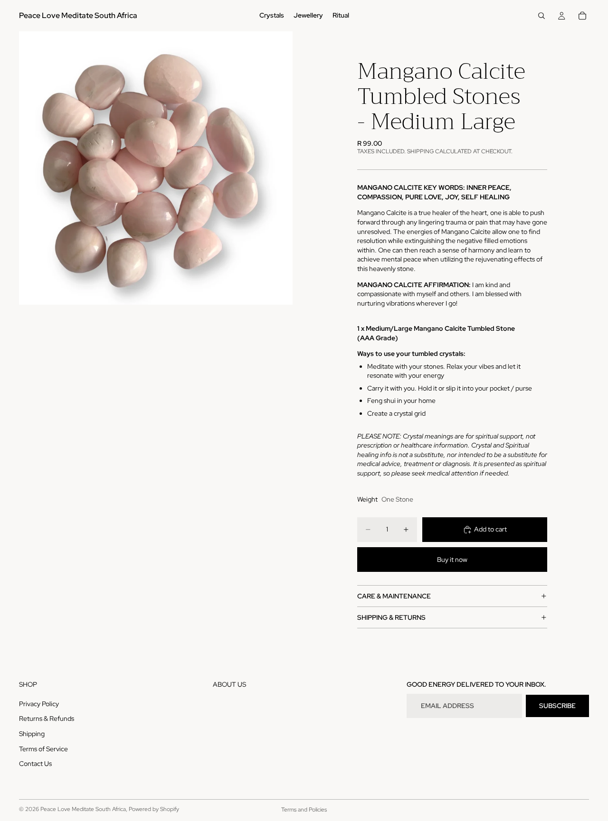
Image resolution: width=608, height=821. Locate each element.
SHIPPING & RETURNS (391, 617)
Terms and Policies (304, 809)
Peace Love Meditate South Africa (83, 809)
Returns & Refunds (46, 719)
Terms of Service (43, 749)
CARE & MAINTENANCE (394, 596)
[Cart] (582, 15)
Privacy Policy (39, 704)
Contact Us (35, 764)
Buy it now (452, 559)
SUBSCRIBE (557, 705)
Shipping (32, 733)
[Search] (541, 15)
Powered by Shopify (154, 809)
